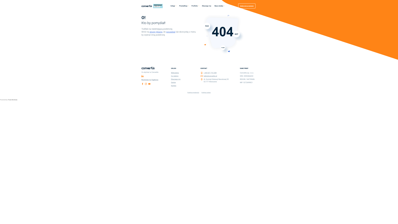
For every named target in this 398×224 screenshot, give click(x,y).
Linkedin (142, 76)
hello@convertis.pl (210, 76)
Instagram (146, 84)
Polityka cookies (206, 92)
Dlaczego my (206, 6)
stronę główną (156, 32)
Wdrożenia (175, 73)
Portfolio (195, 6)
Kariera (173, 86)
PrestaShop (183, 6)
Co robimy (174, 76)
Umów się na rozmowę (247, 6)
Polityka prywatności (193, 92)
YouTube (149, 84)
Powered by (8, 100)
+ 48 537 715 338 (210, 73)
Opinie (173, 82)
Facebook (142, 84)
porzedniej (170, 32)
